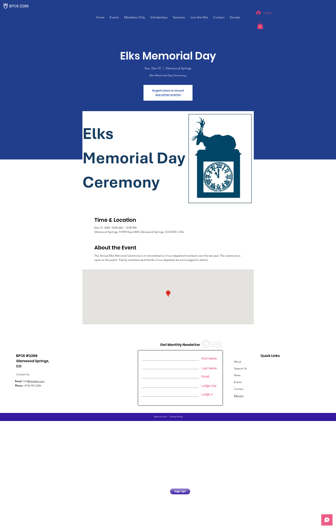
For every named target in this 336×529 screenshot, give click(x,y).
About (237, 361)
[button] (135, 17)
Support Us (240, 368)
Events (237, 382)
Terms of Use (160, 416)
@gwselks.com (36, 381)
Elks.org (238, 395)
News (237, 375)
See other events (168, 95)
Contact (238, 389)
